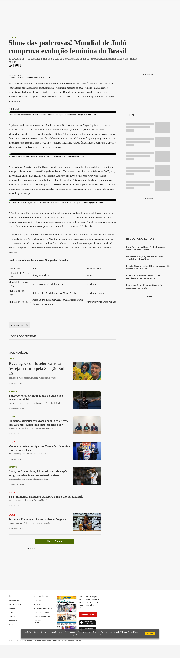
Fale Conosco (68, 641)
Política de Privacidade (39, 622)
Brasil (11, 625)
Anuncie (79, 641)
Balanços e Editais (41, 612)
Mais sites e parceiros (43, 608)
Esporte (14, 37)
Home (11, 596)
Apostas (37, 604)
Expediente (55, 641)
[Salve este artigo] (19, 66)
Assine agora (87, 614)
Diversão (12, 608)
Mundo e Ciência (41, 596)
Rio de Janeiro (15, 604)
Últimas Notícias (15, 600)
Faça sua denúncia (42, 616)
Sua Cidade (39, 600)
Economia (13, 621)
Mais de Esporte (54, 541)
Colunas (12, 616)
